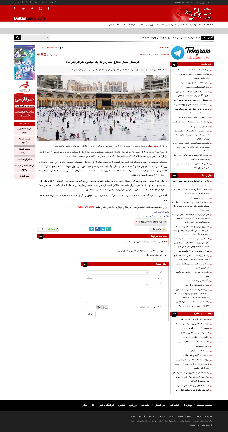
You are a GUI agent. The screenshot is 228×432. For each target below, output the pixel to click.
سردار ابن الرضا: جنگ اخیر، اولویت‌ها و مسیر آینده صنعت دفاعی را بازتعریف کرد (191, 111)
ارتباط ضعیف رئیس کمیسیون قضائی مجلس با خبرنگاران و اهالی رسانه (191, 265)
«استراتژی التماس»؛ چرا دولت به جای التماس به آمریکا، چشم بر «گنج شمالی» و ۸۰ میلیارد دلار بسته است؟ (190, 206)
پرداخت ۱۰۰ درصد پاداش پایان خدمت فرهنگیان (191, 372)
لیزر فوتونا (24, 176)
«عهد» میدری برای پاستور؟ (199, 197)
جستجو (180, 416)
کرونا (147, 215)
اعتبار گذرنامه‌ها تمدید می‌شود (197, 87)
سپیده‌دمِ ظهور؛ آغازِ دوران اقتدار (196, 285)
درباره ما (42, 2)
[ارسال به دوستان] (42, 54)
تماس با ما (52, 2)
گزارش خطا (157, 229)
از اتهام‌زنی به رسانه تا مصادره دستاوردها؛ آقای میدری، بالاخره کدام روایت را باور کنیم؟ (191, 257)
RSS (133, 416)
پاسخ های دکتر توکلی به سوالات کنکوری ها (192, 390)
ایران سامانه (194, 425)
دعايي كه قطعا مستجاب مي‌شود (196, 350)
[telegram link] (102, 229)
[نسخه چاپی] (38, 54)
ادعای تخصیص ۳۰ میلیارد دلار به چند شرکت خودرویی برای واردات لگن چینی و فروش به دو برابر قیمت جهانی (191, 134)
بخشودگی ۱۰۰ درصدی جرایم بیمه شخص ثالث (191, 100)
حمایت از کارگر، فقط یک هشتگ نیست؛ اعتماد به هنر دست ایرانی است (191, 157)
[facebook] (49, 9)
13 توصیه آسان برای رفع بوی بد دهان (195, 332)
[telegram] (32, 8)
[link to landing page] (197, 13)
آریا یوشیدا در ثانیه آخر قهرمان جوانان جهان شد (191, 104)
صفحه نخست (206, 25)
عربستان (153, 215)
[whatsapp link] (108, 229)
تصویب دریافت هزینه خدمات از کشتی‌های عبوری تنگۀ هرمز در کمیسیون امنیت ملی (192, 93)
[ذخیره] (45, 54)
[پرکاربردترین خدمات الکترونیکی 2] (24, 62)
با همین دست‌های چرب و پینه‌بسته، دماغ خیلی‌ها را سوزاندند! (193, 165)
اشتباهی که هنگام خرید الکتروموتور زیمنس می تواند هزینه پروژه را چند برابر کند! (191, 191)
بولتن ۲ (192, 25)
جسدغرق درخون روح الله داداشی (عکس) (193, 385)
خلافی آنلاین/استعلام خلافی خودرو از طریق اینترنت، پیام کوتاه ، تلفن (192, 379)
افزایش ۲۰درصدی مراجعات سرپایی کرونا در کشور (145, 241)
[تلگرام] (192, 52)
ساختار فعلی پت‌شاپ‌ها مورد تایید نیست (193, 117)
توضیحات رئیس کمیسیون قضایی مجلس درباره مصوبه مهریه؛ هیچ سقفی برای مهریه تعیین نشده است (191, 147)
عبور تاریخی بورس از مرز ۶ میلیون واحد (194, 251)
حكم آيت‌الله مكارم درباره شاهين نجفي (194, 341)
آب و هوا (18, 2)
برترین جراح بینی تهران (24, 130)
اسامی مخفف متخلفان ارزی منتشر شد (194, 82)
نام (161, 271)
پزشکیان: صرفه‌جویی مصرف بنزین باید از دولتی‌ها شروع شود (193, 76)
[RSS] (16, 9)
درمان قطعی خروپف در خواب (24, 167)
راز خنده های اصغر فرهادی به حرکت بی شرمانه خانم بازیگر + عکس (191, 366)
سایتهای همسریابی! (201, 346)
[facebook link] (97, 229)
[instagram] (40, 8)
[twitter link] (91, 229)
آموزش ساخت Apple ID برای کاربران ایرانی (192, 359)
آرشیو (189, 416)
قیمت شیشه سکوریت (24, 141)
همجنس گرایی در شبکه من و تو (196, 328)
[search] (17, 37)
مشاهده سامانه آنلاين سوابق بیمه (196, 337)
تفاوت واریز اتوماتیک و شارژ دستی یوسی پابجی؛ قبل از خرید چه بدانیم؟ (191, 183)
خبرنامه (26, 2)
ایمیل (160, 277)
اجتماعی (154, 54)
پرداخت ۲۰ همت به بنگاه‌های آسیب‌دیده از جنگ (190, 121)
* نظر (160, 283)
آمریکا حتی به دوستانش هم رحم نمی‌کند (193, 69)
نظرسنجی (161, 416)
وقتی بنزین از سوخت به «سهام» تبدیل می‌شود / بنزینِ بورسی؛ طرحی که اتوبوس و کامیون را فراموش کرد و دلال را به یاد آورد (190, 218)
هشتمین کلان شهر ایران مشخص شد (195, 319)
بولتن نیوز (153, 146)
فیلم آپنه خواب (25, 159)
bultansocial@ (86, 207)
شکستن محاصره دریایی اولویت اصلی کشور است (192, 274)
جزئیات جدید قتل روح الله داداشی (196, 355)
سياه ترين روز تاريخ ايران (199, 126)
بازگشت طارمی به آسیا (200, 280)
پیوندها (34, 2)
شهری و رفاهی (143, 54)
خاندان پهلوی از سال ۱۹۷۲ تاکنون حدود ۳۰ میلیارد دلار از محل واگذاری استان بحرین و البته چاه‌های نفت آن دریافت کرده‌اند (190, 230)
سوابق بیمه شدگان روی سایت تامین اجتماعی (192, 323)
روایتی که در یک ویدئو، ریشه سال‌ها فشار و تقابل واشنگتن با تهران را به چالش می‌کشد (192, 303)
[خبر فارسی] (24, 100)
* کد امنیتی (158, 306)
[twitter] (23, 9)
